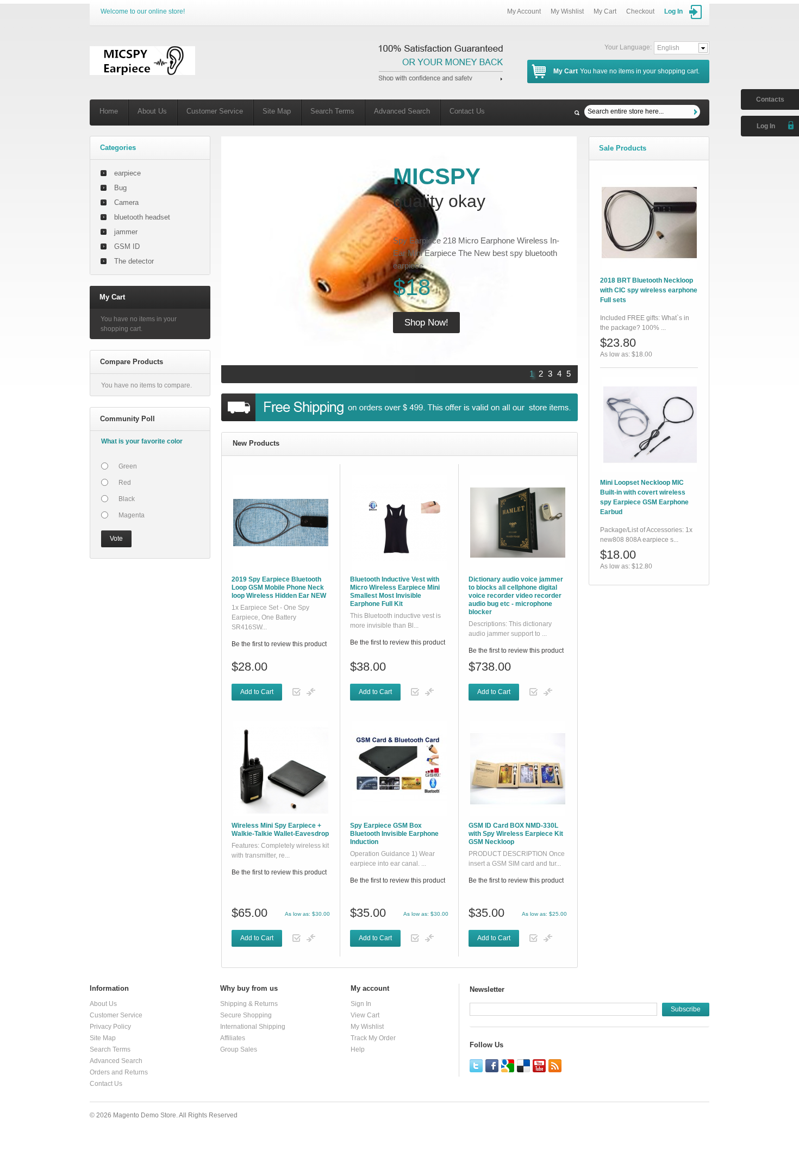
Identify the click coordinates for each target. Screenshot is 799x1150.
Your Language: (628, 47)
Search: (577, 112)
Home (108, 111)
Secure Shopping (246, 1015)
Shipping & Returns (249, 1004)
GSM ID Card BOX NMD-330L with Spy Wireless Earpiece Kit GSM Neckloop (516, 834)
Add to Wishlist (296, 692)
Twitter (476, 1065)
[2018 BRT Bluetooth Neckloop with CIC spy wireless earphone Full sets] (649, 222)
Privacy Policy (110, 1026)
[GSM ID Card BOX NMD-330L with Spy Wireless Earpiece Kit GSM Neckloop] (517, 768)
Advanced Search (402, 111)
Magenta (131, 515)
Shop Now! (426, 322)
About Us (152, 111)
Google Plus (507, 1065)
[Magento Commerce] (142, 60)
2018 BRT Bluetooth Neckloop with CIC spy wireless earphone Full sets (648, 290)
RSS (554, 1065)
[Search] (697, 112)
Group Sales (238, 1049)
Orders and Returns (119, 1072)
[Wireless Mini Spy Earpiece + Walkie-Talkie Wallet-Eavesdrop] (280, 768)
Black (126, 499)
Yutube (539, 1065)
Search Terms (332, 111)
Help (358, 1049)
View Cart (365, 1015)
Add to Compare (311, 692)
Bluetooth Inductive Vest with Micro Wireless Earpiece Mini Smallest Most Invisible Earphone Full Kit (395, 592)
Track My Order (373, 1038)
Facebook (491, 1065)
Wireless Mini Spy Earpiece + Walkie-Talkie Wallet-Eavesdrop (280, 830)
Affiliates (232, 1038)
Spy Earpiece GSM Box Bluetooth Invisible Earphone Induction (394, 834)
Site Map (277, 111)
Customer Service (214, 111)
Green (127, 466)
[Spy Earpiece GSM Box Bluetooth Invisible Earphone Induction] (399, 768)
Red (124, 482)
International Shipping (252, 1026)
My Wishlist (567, 11)
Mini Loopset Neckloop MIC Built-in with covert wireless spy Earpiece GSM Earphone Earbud (644, 497)
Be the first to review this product (279, 644)
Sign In (361, 1004)
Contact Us (467, 111)
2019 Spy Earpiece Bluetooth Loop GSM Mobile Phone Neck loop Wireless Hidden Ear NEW (279, 587)
